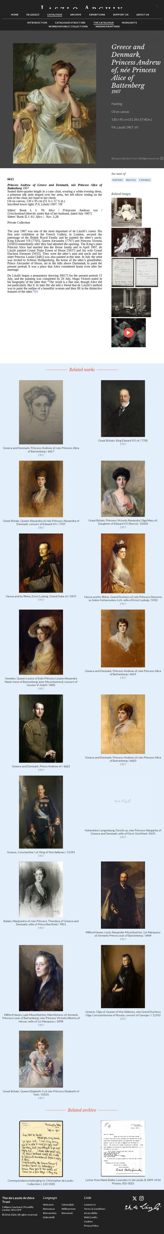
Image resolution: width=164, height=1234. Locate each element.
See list (153, 40)
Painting (131, 180)
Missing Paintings (108, 26)
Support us (120, 14)
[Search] (159, 6)
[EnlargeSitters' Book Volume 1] (122, 272)
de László (32, 14)
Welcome (48, 1204)
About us (142, 14)
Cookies (88, 1221)
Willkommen (69, 1208)
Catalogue (54, 14)
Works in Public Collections (68, 26)
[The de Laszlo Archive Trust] (82, 5)
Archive (75, 14)
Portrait (117, 180)
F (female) (144, 180)
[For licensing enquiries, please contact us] (161, 158)
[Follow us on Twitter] (134, 1198)
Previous (147, 40)
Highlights (129, 22)
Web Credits (90, 1217)
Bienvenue (49, 1208)
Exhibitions (97, 14)
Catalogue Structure (70, 22)
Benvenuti (67, 1213)
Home (14, 14)
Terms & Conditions (94, 1208)
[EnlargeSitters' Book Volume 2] (146, 272)
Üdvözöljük (68, 1204)
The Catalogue (103, 22)
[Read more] (41, 442)
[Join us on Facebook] (127, 1198)
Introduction (37, 22)
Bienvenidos (50, 1213)
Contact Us (90, 1204)
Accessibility (90, 1213)
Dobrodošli (49, 1217)
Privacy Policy (91, 1225)
